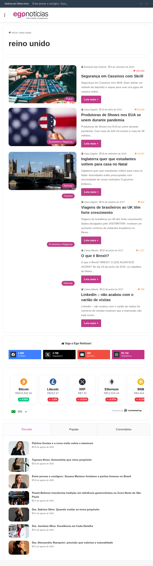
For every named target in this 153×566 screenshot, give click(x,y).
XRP (82, 389)
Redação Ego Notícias (95, 67)
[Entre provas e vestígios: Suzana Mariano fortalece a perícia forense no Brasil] (19, 481)
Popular (74, 429)
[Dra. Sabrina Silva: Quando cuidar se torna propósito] (19, 515)
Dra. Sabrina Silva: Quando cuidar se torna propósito (65, 509)
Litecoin (53, 389)
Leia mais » (91, 99)
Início (14, 32)
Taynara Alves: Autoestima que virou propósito (62, 459)
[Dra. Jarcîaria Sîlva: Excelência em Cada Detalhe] (19, 531)
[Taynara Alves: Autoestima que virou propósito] (19, 465)
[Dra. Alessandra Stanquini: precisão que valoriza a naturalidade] (19, 548)
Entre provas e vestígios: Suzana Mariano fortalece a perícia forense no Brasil (74, 3)
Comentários (124, 429)
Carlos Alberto (91, 250)
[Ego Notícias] (31, 15)
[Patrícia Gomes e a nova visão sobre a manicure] (19, 448)
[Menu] (5, 16)
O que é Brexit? (95, 256)
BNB (141, 389)
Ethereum (111, 389)
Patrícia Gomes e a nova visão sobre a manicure (62, 443)
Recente (27, 429)
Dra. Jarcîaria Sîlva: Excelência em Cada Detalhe (62, 525)
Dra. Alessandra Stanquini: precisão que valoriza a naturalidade (72, 542)
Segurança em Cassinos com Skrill (112, 76)
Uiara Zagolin (91, 109)
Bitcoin (24, 389)
